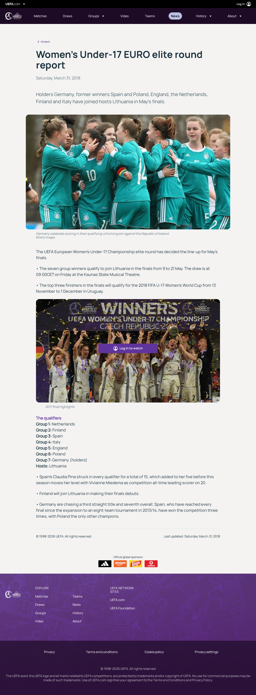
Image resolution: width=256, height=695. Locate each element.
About (77, 621)
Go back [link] (45, 41)
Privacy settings (206, 652)
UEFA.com (117, 600)
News (77, 604)
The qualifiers (48, 418)
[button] (96, 16)
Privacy (49, 652)
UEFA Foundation (122, 608)
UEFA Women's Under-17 (13, 16)
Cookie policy (154, 652)
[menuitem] (43, 16)
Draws (39, 604)
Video (39, 621)
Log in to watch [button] (131, 348)
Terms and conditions (102, 652)
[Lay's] (135, 563)
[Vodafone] (151, 563)
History (78, 613)
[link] (40, 16)
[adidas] (104, 563)
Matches (41, 596)
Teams (77, 596)
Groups (40, 613)
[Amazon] (120, 563)
